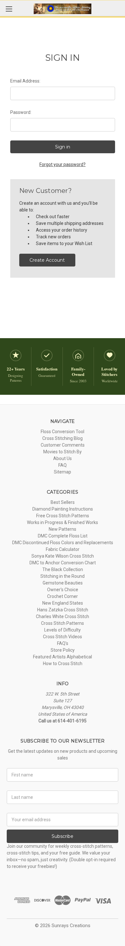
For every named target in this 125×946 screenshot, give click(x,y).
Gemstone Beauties (63, 582)
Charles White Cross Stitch (62, 616)
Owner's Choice (62, 589)
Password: (20, 112)
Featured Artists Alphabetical (62, 656)
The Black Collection (62, 569)
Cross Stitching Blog (62, 438)
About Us (62, 458)
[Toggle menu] (9, 9)
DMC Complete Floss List (63, 535)
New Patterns (62, 529)
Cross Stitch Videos (62, 636)
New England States (62, 603)
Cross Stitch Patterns (62, 623)
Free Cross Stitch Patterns (62, 515)
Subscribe (62, 836)
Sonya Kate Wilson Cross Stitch (62, 556)
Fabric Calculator (62, 549)
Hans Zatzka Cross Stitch (62, 609)
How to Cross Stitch (62, 663)
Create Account (47, 260)
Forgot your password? (62, 164)
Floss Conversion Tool (62, 431)
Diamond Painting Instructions (62, 509)
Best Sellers (63, 502)
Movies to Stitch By (62, 451)
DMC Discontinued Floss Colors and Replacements (62, 542)
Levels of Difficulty (62, 629)
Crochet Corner (62, 596)
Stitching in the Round (62, 576)
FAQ (62, 465)
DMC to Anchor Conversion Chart (62, 562)
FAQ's (62, 643)
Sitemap (62, 471)
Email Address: (25, 80)
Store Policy (63, 650)
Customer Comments (63, 445)
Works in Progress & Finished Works (62, 522)
